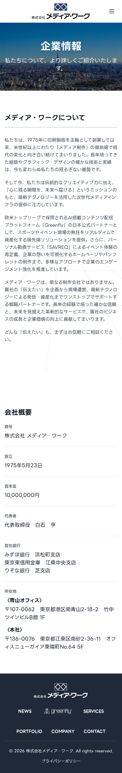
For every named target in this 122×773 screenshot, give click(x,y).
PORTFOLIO (29, 731)
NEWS (24, 711)
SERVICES (93, 711)
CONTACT (95, 731)
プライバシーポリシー (61, 761)
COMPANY (63, 731)
